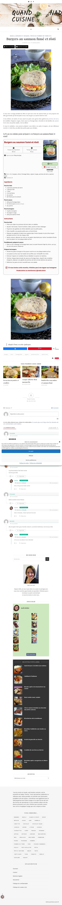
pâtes (36, 847)
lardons (32, 834)
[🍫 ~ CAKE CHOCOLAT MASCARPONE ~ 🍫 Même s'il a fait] (16, 624)
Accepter (31, 451)
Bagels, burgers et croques (19, 36)
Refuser (31, 455)
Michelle (12, 521)
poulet (16, 847)
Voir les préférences (31, 460)
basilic (24, 817)
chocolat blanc (37, 823)
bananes (16, 817)
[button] (59, 442)
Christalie (12, 494)
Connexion (56, 408)
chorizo (16, 827)
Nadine (16, 480)
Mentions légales (17, 876)
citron (11, 354)
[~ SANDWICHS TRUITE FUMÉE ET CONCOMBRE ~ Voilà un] (16, 647)
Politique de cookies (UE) (20, 887)
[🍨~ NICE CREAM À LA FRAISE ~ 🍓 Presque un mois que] (34, 640)
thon (26, 854)
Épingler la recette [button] (50, 167)
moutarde (32, 837)
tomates (33, 854)
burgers (6, 354)
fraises (33, 830)
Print (50, 163)
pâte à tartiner (19, 850)
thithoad (24, 483)
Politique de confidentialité (36, 463)
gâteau (16, 834)
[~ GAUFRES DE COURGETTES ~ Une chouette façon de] (16, 632)
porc (29, 844)
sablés (29, 850)
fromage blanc (19, 354)
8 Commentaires (35, 42)
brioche (16, 820)
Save (57, 358)
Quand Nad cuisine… (37, 16)
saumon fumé (45, 354)
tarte (36, 850)
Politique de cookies (24, 463)
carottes (17, 823)
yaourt (25, 857)
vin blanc (17, 857)
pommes (32, 840)
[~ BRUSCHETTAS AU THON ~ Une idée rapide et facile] (16, 640)
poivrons (24, 840)
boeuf (44, 817)
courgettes (18, 830)
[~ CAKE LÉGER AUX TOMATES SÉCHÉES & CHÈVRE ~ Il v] (34, 616)
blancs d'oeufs (34, 817)
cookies (39, 827)
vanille (41, 854)
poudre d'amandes (39, 844)
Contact (15, 872)
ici (8, 128)
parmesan (41, 837)
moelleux (23, 837)
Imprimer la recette (23, 46)
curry (26, 830)
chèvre (24, 827)
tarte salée (18, 854)
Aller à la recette (9, 46)
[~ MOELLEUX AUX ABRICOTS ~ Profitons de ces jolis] (16, 616)
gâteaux (24, 834)
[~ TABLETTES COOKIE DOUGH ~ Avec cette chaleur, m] (34, 632)
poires (16, 840)
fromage (41, 830)
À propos (15, 868)
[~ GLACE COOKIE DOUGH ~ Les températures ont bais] (34, 624)
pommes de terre (53, 119)
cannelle (37, 820)
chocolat (26, 823)
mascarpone (42, 834)
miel (15, 837)
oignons (26, 354)
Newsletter (16, 880)
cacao (24, 820)
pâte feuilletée (26, 847)
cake (30, 820)
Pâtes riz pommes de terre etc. (41, 36)
